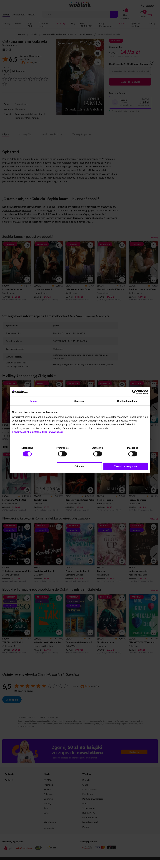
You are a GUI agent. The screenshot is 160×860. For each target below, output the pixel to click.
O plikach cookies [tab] (127, 400)
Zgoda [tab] (33, 400)
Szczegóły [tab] (80, 400)
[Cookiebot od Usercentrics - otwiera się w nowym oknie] (134, 392)
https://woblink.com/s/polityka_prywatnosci (37, 432)
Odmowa (79, 466)
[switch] (62, 453)
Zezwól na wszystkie (125, 466)
